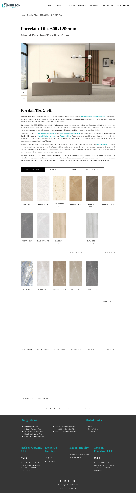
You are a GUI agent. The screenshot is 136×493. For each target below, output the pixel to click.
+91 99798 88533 (75, 458)
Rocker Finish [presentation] (92, 170)
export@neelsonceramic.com (79, 454)
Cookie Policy (73, 488)
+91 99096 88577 (50, 461)
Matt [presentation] (74, 170)
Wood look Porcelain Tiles (33, 431)
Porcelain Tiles (32, 15)
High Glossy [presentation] (56, 170)
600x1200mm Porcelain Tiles (65, 431)
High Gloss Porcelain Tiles (33, 434)
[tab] (33, 169)
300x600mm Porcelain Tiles (65, 427)
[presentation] (24, 92)
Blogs (90, 426)
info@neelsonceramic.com (53, 458)
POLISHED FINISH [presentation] (33, 170)
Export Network (93, 429)
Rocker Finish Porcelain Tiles (34, 436)
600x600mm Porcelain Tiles (65, 429)
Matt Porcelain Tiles (31, 427)
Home (23, 15)
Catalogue (91, 431)
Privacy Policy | (64, 488)
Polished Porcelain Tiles (32, 429)
